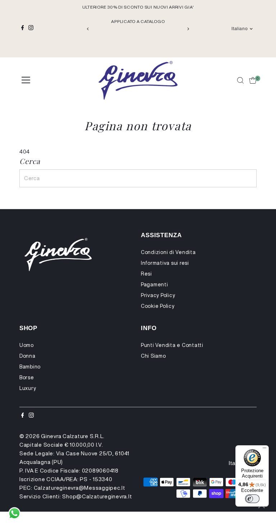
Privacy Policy (158, 295)
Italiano (239, 28)
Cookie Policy (158, 306)
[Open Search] (240, 80)
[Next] (188, 29)
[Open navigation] (25, 80)
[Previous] (88, 29)
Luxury (27, 388)
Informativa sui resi (165, 263)
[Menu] (264, 449)
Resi (146, 273)
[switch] (252, 498)
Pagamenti (154, 284)
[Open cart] (253, 80)
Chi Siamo (153, 355)
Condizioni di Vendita (168, 252)
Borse (26, 377)
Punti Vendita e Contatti (172, 345)
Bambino (30, 366)
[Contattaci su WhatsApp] (14, 513)
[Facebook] (22, 28)
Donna (27, 355)
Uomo (26, 345)
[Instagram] (31, 28)
